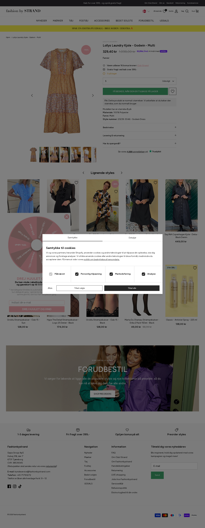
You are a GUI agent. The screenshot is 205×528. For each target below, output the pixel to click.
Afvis (50, 288)
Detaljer (132, 237)
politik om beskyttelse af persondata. (102, 259)
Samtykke (72, 237)
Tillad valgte (79, 288)
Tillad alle (132, 288)
